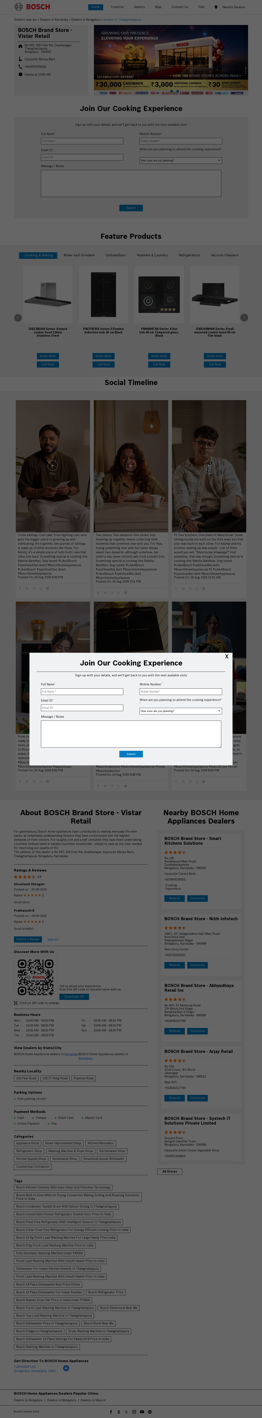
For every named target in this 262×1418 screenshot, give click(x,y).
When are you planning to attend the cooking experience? (180, 701)
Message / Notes (52, 716)
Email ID (47, 700)
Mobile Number (151, 684)
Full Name (48, 684)
